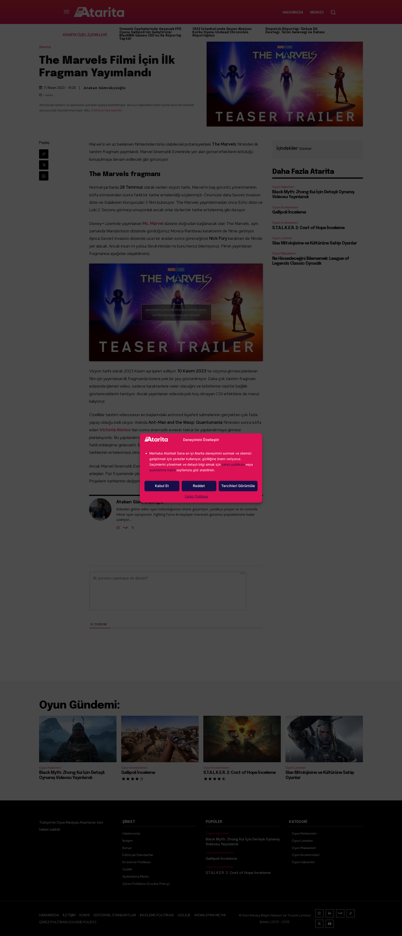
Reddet (199, 486)
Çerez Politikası (196, 496)
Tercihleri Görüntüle (238, 486)
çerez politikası (233, 464)
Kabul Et (162, 486)
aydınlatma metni (162, 470)
